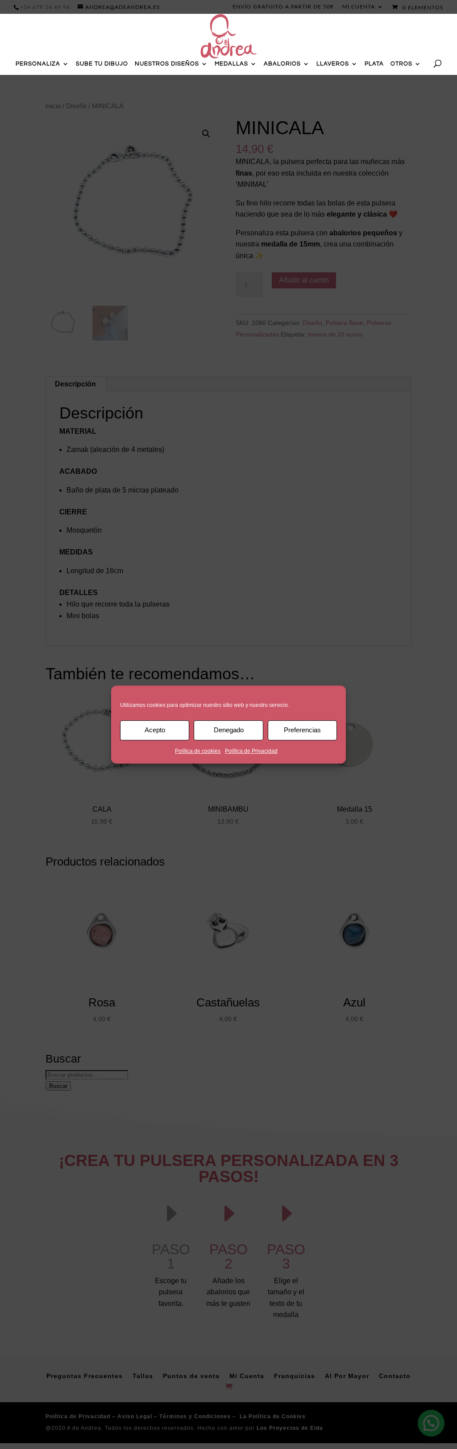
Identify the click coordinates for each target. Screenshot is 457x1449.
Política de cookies (197, 751)
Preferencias (302, 730)
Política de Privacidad (251, 751)
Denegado (229, 730)
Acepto (155, 730)
